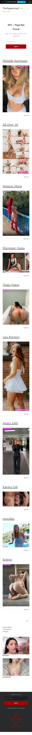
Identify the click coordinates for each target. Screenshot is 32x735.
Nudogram (6, 631)
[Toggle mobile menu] (28, 9)
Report (16, 716)
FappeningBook (7, 627)
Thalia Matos (11, 285)
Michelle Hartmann (15, 61)
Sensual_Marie (12, 186)
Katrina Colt (10, 487)
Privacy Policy (16, 721)
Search (16, 46)
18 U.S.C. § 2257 (16, 727)
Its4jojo (7, 559)
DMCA (16, 724)
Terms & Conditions (16, 719)
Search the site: (16, 694)
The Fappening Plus (11, 708)
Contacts (16, 713)
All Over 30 (10, 125)
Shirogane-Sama (14, 248)
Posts (18, 708)
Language (22, 708)
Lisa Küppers (11, 337)
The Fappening (7, 629)
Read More (26, 115)
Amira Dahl (10, 423)
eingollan (8, 519)
